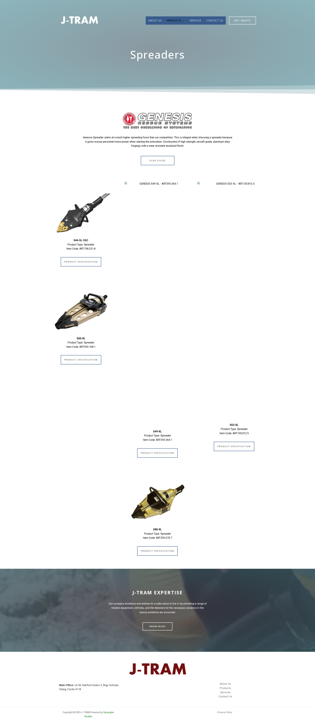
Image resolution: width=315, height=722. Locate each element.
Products (174, 20)
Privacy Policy (224, 712)
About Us (155, 20)
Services (195, 20)
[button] (157, 160)
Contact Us (214, 20)
